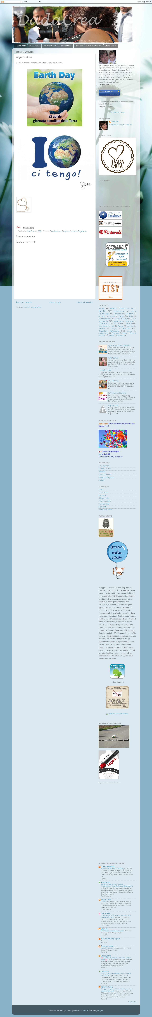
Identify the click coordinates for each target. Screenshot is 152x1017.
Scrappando (102, 507)
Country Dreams (105, 469)
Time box (79, 46)
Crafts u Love (103, 492)
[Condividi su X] (28, 228)
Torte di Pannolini (94, 46)
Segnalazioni (82, 231)
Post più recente (24, 302)
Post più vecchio (85, 302)
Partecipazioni (65, 46)
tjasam (85, 1011)
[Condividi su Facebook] (31, 228)
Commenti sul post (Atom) (32, 307)
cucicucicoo (105, 971)
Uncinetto (120, 335)
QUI (100, 454)
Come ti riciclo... (113, 381)
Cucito (121, 316)
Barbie (101, 308)
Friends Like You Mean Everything (112, 868)
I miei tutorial (110, 46)
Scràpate (102, 480)
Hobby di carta (104, 498)
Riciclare (126, 328)
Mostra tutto (132, 1002)
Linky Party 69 (105, 370)
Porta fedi (130, 326)
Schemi (129, 331)
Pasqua (120, 326)
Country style (106, 956)
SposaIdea (115, 333)
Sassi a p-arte (106, 900)
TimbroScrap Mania (105, 510)
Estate (103, 902)
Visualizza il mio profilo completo (120, 125)
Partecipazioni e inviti (106, 326)
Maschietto (129, 321)
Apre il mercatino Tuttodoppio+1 (119, 345)
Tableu (125, 333)
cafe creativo (105, 913)
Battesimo (113, 308)
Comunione (118, 314)
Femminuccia (104, 318)
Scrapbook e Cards (105, 474)
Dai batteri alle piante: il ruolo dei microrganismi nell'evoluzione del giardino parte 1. (117, 886)
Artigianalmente (104, 466)
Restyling (114, 329)
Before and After (127, 308)
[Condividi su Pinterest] (33, 228)
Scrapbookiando (104, 504)
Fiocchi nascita (121, 318)
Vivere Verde (105, 882)
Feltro (131, 316)
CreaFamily (103, 495)
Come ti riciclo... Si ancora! (117, 393)
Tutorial (111, 335)
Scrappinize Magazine (106, 477)
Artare (101, 490)
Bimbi (102, 311)
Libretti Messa (118, 321)
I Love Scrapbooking (108, 866)
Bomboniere (35, 46)
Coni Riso (102, 316)
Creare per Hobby (107, 946)
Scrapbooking (103, 333)
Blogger (100, 1011)
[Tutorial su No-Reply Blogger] (117, 713)
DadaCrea (115, 122)
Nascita (117, 323)
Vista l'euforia (113, 358)
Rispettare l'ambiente (69, 231)
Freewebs (102, 472)
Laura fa (104, 929)
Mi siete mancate (107, 948)
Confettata (129, 314)
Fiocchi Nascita (50, 46)
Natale (129, 323)
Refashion (102, 329)
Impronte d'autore (105, 501)
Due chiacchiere (56, 231)
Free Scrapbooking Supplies (110, 938)
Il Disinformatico (107, 987)
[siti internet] (109, 95)
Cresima (112, 316)
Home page (21, 46)
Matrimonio (104, 323)
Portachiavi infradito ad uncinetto (112, 931)
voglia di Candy (113, 405)
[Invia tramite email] (24, 228)
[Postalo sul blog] (26, 228)
